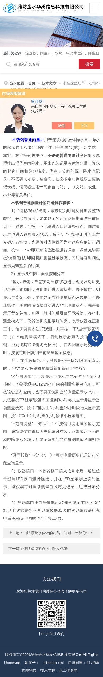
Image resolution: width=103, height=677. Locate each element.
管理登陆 (28, 670)
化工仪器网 (68, 670)
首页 (31, 83)
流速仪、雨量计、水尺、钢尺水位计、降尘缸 (62, 53)
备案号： (32, 662)
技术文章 (49, 83)
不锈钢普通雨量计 (28, 139)
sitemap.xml (54, 662)
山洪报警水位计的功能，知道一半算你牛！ (58, 533)
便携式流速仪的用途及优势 (45, 549)
